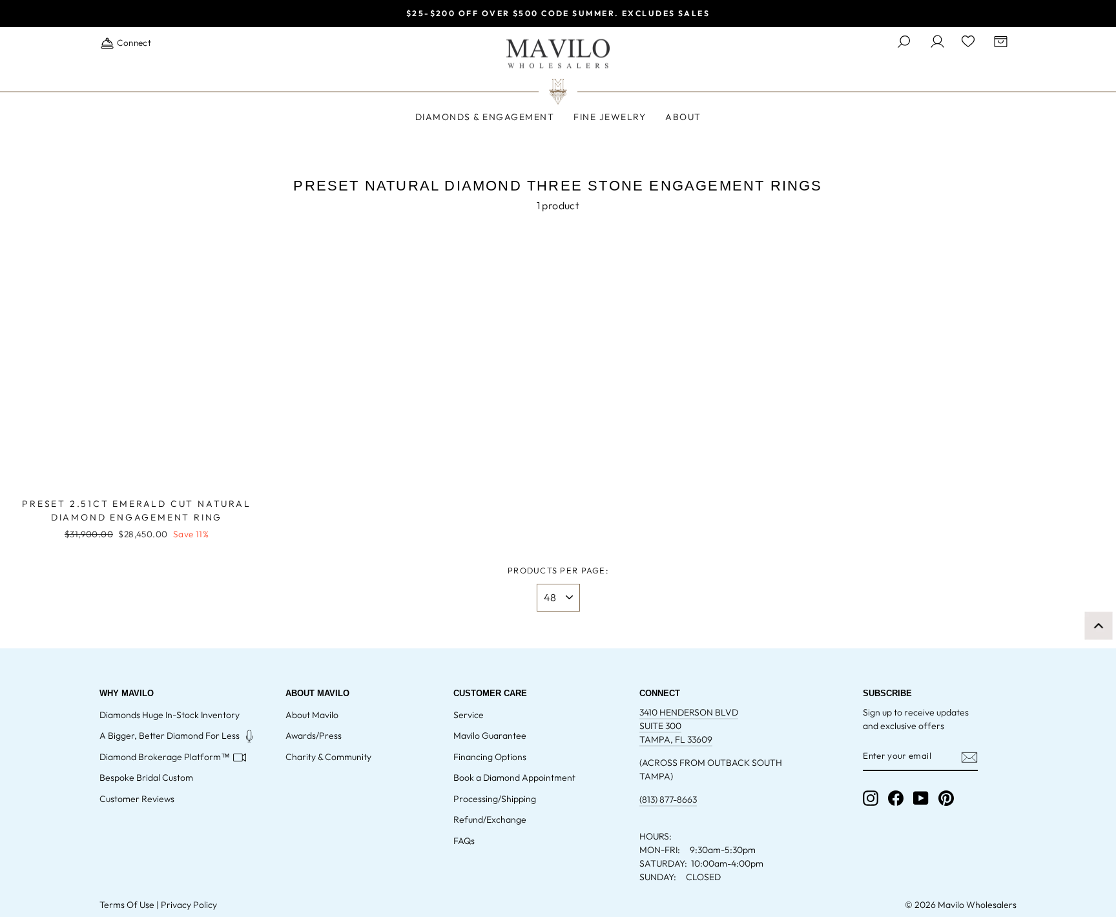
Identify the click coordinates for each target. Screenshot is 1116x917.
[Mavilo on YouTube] (921, 798)
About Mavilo (311, 715)
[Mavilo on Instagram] (870, 798)
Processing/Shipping (494, 799)
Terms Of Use (126, 905)
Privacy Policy (189, 905)
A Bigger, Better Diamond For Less (169, 735)
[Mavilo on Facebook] (896, 798)
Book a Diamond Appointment (514, 777)
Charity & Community (328, 757)
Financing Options (489, 757)
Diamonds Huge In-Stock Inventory (169, 715)
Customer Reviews (136, 799)
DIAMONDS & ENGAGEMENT (485, 117)
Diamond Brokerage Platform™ (164, 757)
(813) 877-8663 (668, 799)
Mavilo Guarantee (489, 735)
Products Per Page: (558, 570)
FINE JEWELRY (610, 117)
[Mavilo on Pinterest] (946, 798)
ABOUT (683, 117)
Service (468, 715)
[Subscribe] (969, 756)
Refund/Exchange (489, 819)
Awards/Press (313, 735)
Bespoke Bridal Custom (146, 777)
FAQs (464, 841)
